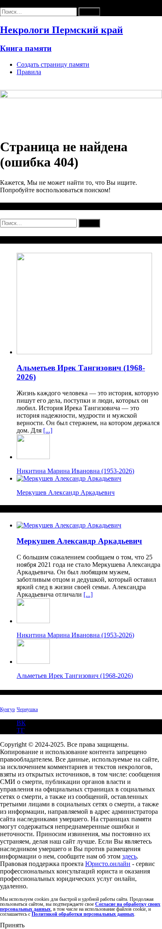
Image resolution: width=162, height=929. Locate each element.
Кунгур (7, 709)
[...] (47, 430)
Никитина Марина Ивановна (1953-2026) (75, 470)
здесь (129, 856)
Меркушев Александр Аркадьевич (66, 492)
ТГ (21, 730)
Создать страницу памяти (53, 64)
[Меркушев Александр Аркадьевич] (69, 478)
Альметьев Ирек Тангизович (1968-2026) (75, 675)
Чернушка (27, 709)
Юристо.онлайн (107, 863)
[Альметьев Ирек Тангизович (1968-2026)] (84, 352)
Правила (29, 71)
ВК (21, 722)
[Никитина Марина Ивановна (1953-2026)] (33, 456)
